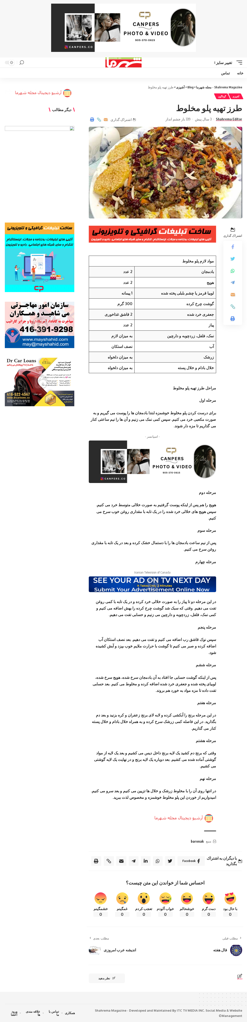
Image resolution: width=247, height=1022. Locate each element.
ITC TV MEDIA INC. (191, 1010)
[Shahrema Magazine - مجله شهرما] (123, 62)
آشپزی (236, 96)
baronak (197, 841)
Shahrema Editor (229, 119)
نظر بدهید (104, 978)
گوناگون (222, 96)
